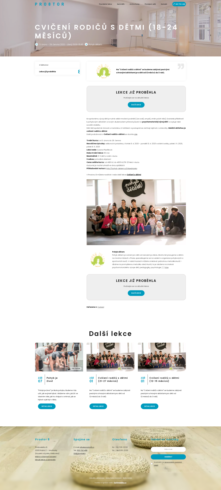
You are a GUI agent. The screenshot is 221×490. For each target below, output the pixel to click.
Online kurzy (135, 4)
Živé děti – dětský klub (97, 478)
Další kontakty (80, 453)
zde (135, 134)
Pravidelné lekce (105, 4)
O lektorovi (43, 65)
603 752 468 (180, 4)
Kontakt (164, 4)
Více (167, 267)
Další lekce (136, 105)
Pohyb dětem (126, 368)
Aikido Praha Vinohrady (114, 478)
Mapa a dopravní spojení (45, 456)
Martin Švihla (127, 478)
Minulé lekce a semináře (45, 459)
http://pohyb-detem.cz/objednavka (121, 168)
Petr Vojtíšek (76, 368)
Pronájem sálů (150, 4)
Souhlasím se (168, 463)
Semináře (120, 4)
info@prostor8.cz (87, 447)
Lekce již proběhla (47, 71)
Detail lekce (47, 406)
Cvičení (101, 307)
